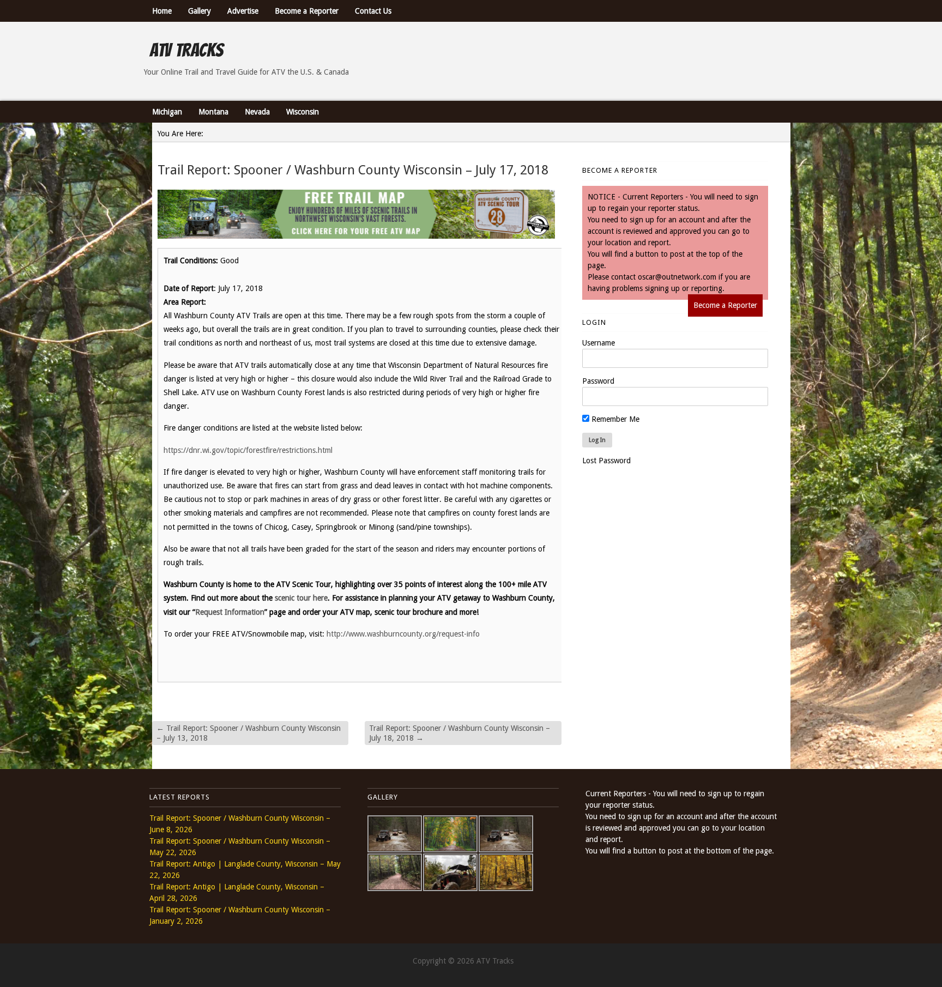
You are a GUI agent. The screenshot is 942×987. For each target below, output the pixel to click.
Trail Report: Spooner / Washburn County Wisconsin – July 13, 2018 (248, 733)
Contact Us (373, 11)
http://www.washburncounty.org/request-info (403, 633)
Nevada (257, 111)
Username (598, 342)
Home (162, 11)
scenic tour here (301, 598)
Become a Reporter (307, 11)
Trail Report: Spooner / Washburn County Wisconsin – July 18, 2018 (459, 733)
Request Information (229, 612)
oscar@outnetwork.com (677, 277)
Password (598, 381)
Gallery (199, 11)
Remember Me (614, 419)
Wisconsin (302, 111)
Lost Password (606, 460)
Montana (213, 111)
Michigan (167, 111)
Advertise (242, 11)
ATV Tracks (186, 50)
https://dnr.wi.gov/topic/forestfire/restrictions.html (248, 450)
